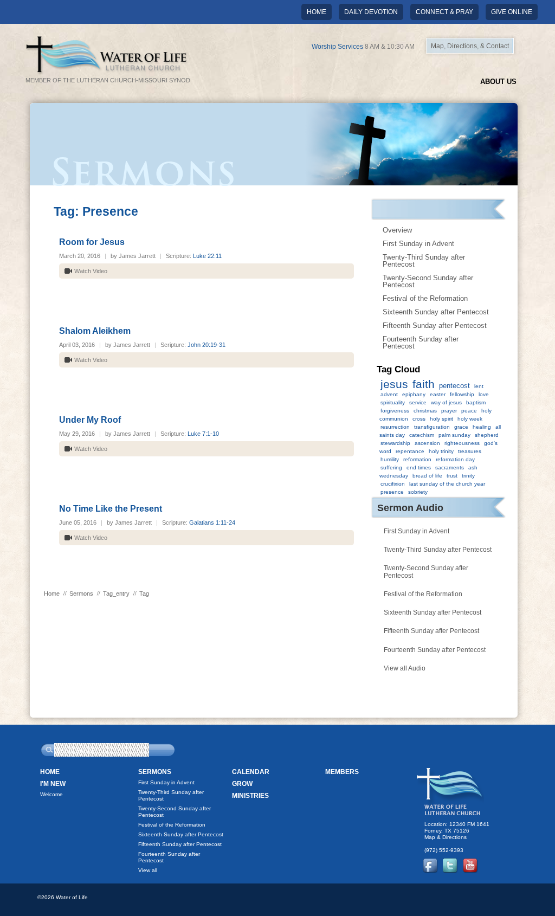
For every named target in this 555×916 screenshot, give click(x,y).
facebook (430, 865)
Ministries (250, 795)
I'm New (53, 784)
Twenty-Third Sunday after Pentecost (424, 260)
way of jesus (446, 402)
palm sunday (454, 435)
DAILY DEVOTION (371, 12)
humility (389, 459)
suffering (391, 467)
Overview (397, 230)
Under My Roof (90, 419)
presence (392, 492)
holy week (469, 419)
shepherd (487, 435)
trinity (468, 476)
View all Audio (404, 668)
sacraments (449, 467)
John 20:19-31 (206, 344)
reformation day (455, 459)
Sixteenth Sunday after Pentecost (436, 312)
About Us (498, 82)
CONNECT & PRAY (444, 12)
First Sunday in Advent (418, 244)
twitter (450, 865)
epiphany (413, 394)
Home (316, 12)
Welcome (51, 794)
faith (423, 384)
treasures (469, 451)
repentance (410, 451)
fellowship (462, 394)
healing (482, 427)
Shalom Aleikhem (95, 331)
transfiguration (432, 427)
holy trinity (441, 451)
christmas (425, 411)
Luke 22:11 (207, 256)
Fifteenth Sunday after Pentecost (435, 325)
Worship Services (337, 46)
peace (469, 411)
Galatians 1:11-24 (212, 522)
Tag (144, 593)
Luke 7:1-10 (203, 433)
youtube (470, 865)
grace (461, 427)
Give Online (511, 12)
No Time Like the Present (110, 508)
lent (478, 386)
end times (418, 467)
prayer (449, 411)
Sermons (81, 593)
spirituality (392, 402)
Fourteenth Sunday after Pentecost (421, 342)
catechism (421, 435)
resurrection (395, 427)
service (418, 402)
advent (389, 394)
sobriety (418, 492)
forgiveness (394, 411)
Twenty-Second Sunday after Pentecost (428, 281)
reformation (417, 459)
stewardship (395, 443)
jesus (394, 384)
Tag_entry (116, 593)
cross (418, 419)
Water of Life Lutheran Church (450, 791)
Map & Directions (445, 837)
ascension (427, 443)
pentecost (454, 386)
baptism (476, 402)
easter (438, 394)
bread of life (427, 476)
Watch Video (90, 271)
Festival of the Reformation (425, 298)
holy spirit (441, 419)
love (484, 394)
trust (452, 476)
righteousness (462, 443)
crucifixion (392, 484)
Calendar (250, 772)
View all (147, 870)
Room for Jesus (92, 242)
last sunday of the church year (447, 484)
